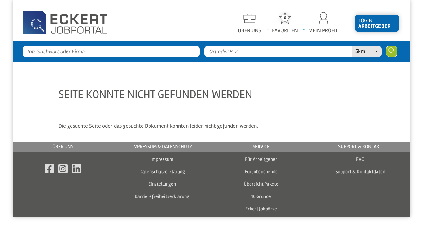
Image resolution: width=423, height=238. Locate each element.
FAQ (360, 159)
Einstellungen (162, 184)
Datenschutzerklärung (162, 172)
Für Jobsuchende (261, 172)
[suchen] (391, 51)
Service (261, 146)
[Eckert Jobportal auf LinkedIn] (76, 169)
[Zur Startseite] (75, 20)
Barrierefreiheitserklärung (162, 196)
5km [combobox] (360, 51)
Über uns (62, 146)
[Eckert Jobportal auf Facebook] (49, 169)
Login (374, 23)
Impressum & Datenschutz (162, 146)
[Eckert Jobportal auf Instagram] (63, 169)
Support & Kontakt (360, 146)
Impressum (161, 159)
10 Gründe (261, 196)
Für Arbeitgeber (261, 159)
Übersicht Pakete (261, 184)
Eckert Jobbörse (261, 209)
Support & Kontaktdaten (360, 172)
